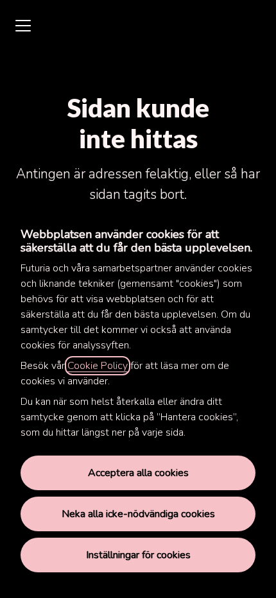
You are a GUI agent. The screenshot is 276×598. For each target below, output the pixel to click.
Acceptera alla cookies (138, 473)
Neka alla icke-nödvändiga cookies (138, 514)
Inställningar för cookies (138, 555)
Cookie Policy (97, 366)
